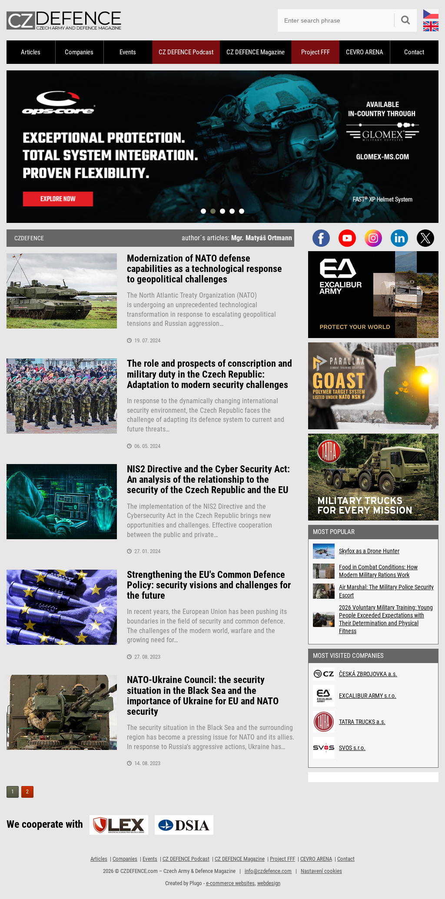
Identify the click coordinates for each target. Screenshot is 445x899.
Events (128, 52)
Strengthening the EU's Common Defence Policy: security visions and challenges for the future (209, 585)
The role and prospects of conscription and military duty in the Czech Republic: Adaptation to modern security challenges (209, 374)
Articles (30, 52)
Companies (79, 52)
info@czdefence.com (268, 871)
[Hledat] (405, 20)
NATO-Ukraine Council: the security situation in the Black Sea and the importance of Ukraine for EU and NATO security (203, 696)
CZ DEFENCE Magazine (255, 52)
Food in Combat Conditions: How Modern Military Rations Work (378, 571)
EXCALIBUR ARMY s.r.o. (367, 695)
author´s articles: (237, 238)
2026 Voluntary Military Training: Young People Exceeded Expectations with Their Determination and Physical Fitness (386, 619)
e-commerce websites (230, 883)
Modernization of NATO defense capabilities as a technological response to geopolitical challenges (204, 269)
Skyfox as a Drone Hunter (369, 550)
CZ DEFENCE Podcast (186, 52)
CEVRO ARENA (364, 52)
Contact (414, 52)
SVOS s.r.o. (352, 747)
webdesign (268, 883)
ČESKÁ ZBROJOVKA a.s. (368, 673)
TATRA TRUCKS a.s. (362, 721)
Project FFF (315, 52)
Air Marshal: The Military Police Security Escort (386, 591)
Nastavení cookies (321, 871)
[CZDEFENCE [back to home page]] (64, 20)
